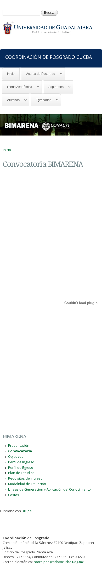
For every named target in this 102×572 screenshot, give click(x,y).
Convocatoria (20, 451)
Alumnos (11, 100)
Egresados (41, 100)
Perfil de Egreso (20, 467)
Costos (13, 494)
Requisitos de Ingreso (25, 478)
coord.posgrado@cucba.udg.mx (58, 561)
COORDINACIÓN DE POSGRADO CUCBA (48, 57)
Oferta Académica (17, 87)
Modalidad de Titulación (27, 483)
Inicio (11, 74)
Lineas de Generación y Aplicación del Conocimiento (49, 489)
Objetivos (15, 456)
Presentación (18, 445)
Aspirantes (54, 87)
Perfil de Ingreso (21, 462)
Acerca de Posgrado (38, 74)
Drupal (27, 510)
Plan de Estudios (21, 472)
